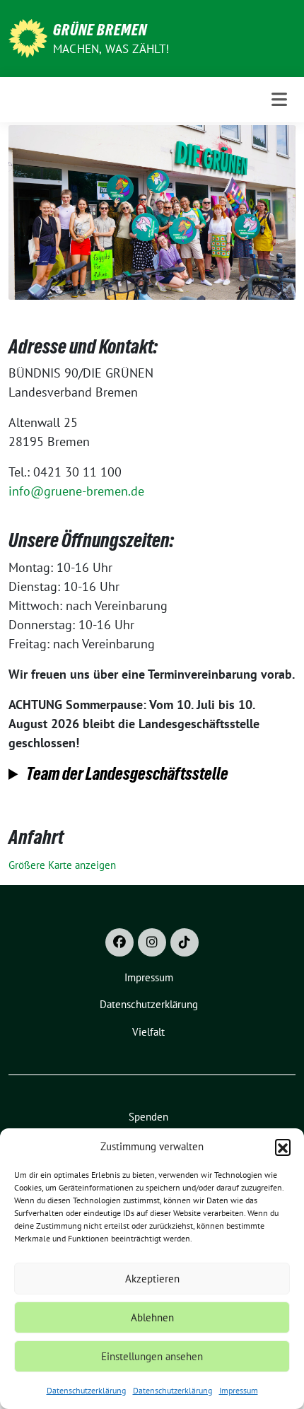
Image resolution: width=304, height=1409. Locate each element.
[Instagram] (152, 942)
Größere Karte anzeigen (62, 865)
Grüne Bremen (100, 30)
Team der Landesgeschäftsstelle (127, 773)
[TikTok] (184, 942)
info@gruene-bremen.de (76, 491)
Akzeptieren (152, 1278)
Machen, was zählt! (111, 49)
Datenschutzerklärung (86, 1390)
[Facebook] (119, 942)
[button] (283, 1147)
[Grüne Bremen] (27, 37)
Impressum (238, 1390)
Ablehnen (152, 1317)
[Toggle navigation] (279, 99)
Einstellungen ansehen (152, 1356)
